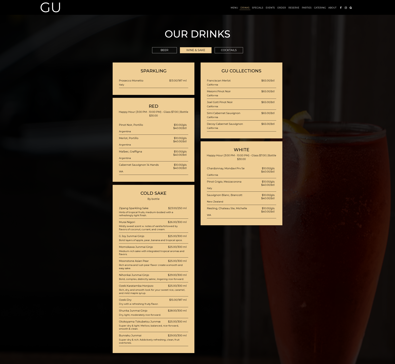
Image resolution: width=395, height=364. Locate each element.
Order (281, 7)
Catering (320, 7)
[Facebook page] (340, 7)
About (332, 7)
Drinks (244, 7)
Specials (257, 7)
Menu (234, 7)
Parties (307, 7)
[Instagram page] (345, 7)
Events (270, 7)
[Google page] (350, 7)
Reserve (293, 7)
